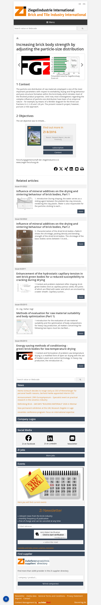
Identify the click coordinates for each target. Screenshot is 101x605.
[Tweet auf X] (61, 170)
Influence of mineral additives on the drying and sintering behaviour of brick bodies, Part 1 (47, 192)
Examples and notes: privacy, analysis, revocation (36, 548)
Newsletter (20, 596)
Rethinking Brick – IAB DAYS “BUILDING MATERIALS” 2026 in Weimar (47, 404)
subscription (58, 147)
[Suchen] (82, 28)
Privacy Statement (75, 596)
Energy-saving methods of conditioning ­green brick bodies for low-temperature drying (45, 347)
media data (31, 596)
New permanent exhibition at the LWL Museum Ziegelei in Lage (46, 408)
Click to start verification (53, 534)
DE (80, 4)
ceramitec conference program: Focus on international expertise (46, 412)
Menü (52, 22)
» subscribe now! (50, 542)
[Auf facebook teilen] (55, 170)
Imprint (18, 598)
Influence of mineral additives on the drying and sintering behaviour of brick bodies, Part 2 (47, 225)
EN (84, 4)
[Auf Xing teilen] (66, 170)
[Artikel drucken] (82, 169)
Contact (26, 598)
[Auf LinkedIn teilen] (71, 170)
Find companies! (51, 583)
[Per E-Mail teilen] (76, 169)
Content (58, 152)
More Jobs (50, 455)
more (81, 211)
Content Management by (26, 602)
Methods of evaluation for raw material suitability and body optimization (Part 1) (48, 314)
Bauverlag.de (80, 602)
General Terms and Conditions (51, 596)
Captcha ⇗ (60, 537)
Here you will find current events (32, 502)
